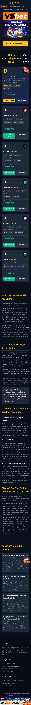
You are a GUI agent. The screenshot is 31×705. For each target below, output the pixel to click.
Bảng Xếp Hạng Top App (8, 663)
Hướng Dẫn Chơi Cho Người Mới (10, 666)
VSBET (17, 3)
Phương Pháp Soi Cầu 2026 (9, 668)
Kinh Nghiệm (8, 9)
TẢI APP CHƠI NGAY (9, 135)
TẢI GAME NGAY (9, 208)
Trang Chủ (4, 6)
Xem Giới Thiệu (22, 100)
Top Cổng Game (15, 6)
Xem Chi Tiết (22, 134)
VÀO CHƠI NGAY (9, 172)
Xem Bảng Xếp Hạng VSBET (14, 43)
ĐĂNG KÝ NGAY (9, 100)
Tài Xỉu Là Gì (26, 6)
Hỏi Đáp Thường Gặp (7, 671)
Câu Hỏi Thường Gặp (21, 9)
